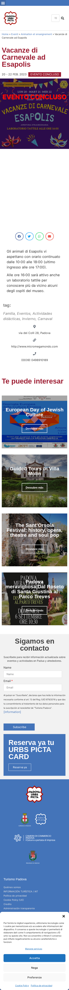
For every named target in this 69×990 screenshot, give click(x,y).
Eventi (14, 34)
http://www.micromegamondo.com (34, 346)
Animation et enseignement (36, 34)
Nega (34, 967)
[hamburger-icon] (55, 18)
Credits (8, 904)
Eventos (23, 313)
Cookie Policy (22, 985)
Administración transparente (19, 908)
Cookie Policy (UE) (14, 899)
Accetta (34, 958)
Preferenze (34, 977)
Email (7, 680)
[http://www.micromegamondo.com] (34, 340)
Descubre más (34, 428)
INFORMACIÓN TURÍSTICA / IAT (21, 891)
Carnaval (45, 319)
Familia (9, 313)
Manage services (33, 948)
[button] (63, 916)
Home (5, 34)
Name (7, 667)
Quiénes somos (12, 887)
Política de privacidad (41, 985)
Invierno (29, 319)
